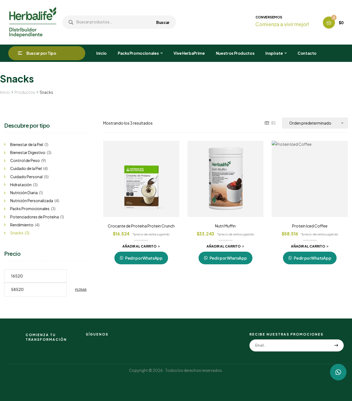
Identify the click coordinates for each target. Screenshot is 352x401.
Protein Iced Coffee (310, 225)
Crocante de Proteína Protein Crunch (141, 225)
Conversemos (268, 17)
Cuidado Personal (26, 176)
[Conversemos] (246, 21)
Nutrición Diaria (24, 192)
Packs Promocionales (30, 208)
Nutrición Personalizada (31, 200)
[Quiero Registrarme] (336, 345)
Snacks (16, 232)
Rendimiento (22, 224)
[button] (338, 372)
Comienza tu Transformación (46, 337)
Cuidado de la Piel (26, 168)
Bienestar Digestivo (27, 152)
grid (266, 123)
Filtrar (81, 289)
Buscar (163, 22)
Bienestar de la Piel (26, 144)
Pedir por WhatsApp (144, 258)
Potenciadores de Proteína (34, 216)
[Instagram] (88, 341)
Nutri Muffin (225, 225)
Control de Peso (25, 160)
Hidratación (21, 184)
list (273, 123)
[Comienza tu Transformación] (14, 337)
